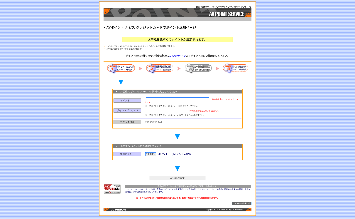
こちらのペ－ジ (177, 55)
